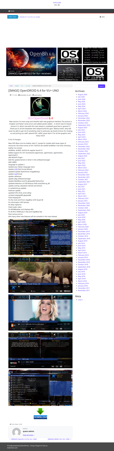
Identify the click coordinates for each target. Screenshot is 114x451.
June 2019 (81, 246)
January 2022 (83, 172)
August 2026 (82, 94)
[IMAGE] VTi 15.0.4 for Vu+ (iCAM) (95, 62)
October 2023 (83, 123)
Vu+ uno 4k (46, 69)
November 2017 (84, 290)
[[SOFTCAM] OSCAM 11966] (70, 56)
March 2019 (82, 253)
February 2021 (83, 198)
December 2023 (84, 118)
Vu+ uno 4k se (11, 71)
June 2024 (81, 104)
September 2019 (84, 238)
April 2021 (82, 194)
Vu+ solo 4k (31, 69)
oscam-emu (61, 59)
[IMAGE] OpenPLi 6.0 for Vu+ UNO (24, 439)
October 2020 (83, 208)
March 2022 (82, 168)
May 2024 (81, 106)
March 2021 (82, 196)
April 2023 (82, 137)
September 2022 (84, 153)
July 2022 (81, 158)
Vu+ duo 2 (101, 48)
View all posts (28, 435)
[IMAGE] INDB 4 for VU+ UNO (59, 439)
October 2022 (83, 151)
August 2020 (82, 212)
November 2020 (84, 205)
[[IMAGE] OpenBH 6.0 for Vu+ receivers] (31, 62)
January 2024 (83, 116)
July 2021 (81, 186)
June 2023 (81, 132)
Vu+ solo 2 (87, 52)
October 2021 (83, 179)
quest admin (38, 95)
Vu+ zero (102, 57)
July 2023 (81, 130)
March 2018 (82, 281)
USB (15, 169)
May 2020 (81, 220)
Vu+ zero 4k (19, 71)
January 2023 (83, 144)
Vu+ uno (102, 55)
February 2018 (83, 283)
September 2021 (84, 182)
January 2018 (83, 286)
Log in (80, 300)
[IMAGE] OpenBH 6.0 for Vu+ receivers (29, 73)
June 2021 (81, 189)
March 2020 (82, 224)
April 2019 (82, 250)
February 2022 (83, 170)
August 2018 (82, 269)
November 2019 (84, 234)
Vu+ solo (102, 50)
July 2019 (81, 243)
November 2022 (84, 149)
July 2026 (81, 97)
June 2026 (81, 99)
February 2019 (83, 255)
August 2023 (82, 127)
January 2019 (83, 257)
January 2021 (83, 201)
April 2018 (82, 279)
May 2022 (81, 163)
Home (12, 11)
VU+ (90, 48)
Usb (15, 174)
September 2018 (84, 267)
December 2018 (84, 260)
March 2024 (82, 111)
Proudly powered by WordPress (18, 446)
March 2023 (82, 139)
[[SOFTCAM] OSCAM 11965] (95, 74)
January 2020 (83, 229)
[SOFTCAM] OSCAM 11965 (92, 80)
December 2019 (84, 231)
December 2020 (84, 203)
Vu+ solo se (101, 52)
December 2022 (84, 146)
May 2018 (81, 276)
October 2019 (83, 236)
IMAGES (9, 69)
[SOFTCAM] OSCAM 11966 (67, 62)
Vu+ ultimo (87, 55)
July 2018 (81, 271)
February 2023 (83, 142)
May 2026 (81, 101)
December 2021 (84, 175)
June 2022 (81, 161)
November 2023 (84, 120)
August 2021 (82, 184)
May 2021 (81, 191)
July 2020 (81, 215)
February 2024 (83, 113)
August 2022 (82, 156)
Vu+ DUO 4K (15, 69)
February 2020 (83, 227)
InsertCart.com (12, 448)
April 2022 (82, 165)
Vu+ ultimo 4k (38, 69)
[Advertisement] (57, 32)
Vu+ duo (95, 48)
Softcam (68, 59)
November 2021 (84, 177)
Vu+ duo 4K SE (23, 69)
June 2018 (81, 274)
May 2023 (81, 135)
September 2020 (84, 210)
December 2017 (84, 288)
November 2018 (84, 262)
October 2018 (83, 264)
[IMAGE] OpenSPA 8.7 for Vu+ (28, 17)
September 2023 (84, 125)
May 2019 (81, 248)
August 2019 (82, 241)
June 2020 (81, 217)
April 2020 (82, 222)
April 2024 (82, 109)
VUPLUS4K (57, 3)
